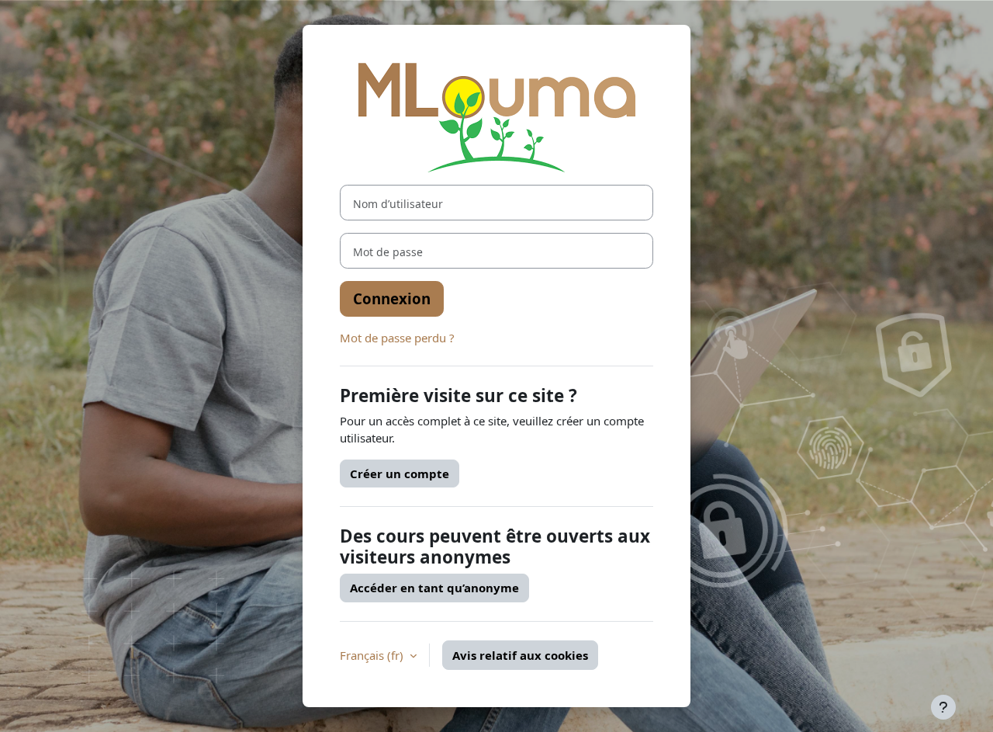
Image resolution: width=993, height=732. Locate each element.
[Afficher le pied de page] (943, 707)
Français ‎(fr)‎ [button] (373, 655)
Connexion (392, 298)
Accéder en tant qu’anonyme (434, 587)
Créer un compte (399, 473)
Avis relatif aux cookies (520, 655)
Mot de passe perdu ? (397, 337)
